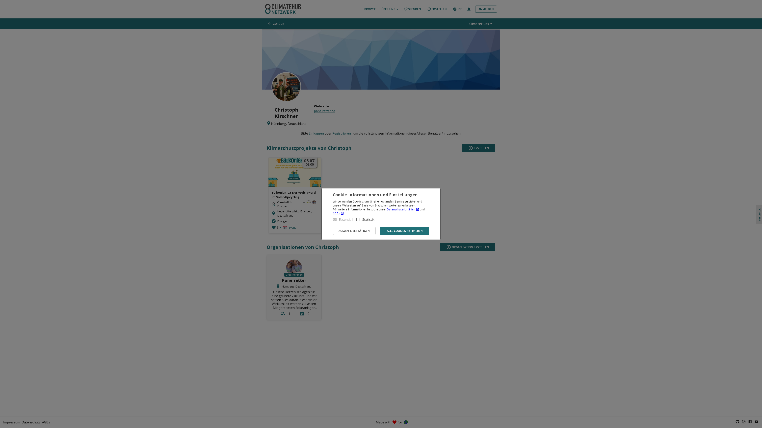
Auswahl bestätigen (354, 231)
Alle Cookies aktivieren (405, 231)
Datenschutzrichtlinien (401, 209)
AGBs (336, 213)
